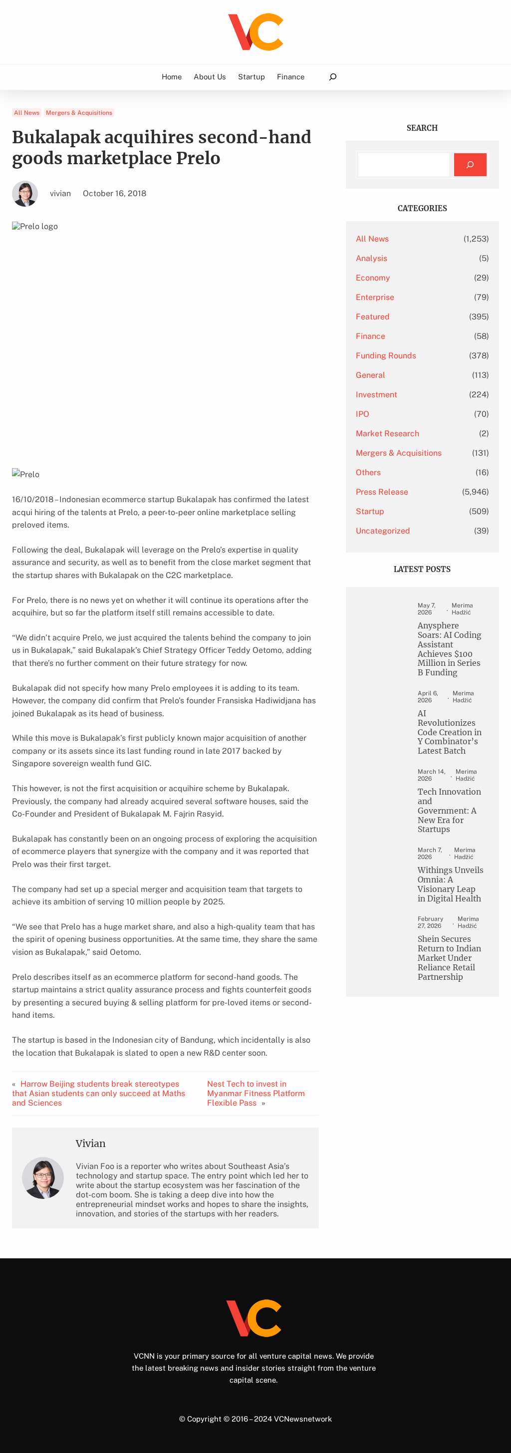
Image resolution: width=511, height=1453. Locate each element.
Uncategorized (383, 531)
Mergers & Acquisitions (79, 112)
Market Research (387, 433)
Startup (370, 511)
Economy (373, 278)
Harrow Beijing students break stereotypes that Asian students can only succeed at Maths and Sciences (98, 1093)
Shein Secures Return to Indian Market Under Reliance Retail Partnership (449, 958)
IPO (362, 414)
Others (368, 472)
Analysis (371, 258)
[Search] (470, 165)
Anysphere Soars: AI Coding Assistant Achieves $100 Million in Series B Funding (450, 649)
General (370, 375)
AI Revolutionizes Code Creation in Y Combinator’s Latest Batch (450, 732)
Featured (373, 316)
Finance (370, 336)
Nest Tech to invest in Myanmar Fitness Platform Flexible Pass (256, 1093)
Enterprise (375, 297)
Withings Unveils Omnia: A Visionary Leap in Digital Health (451, 884)
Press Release (382, 492)
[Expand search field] (332, 77)
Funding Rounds (386, 355)
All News (26, 112)
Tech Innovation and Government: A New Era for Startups (449, 811)
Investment (376, 394)
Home (172, 76)
